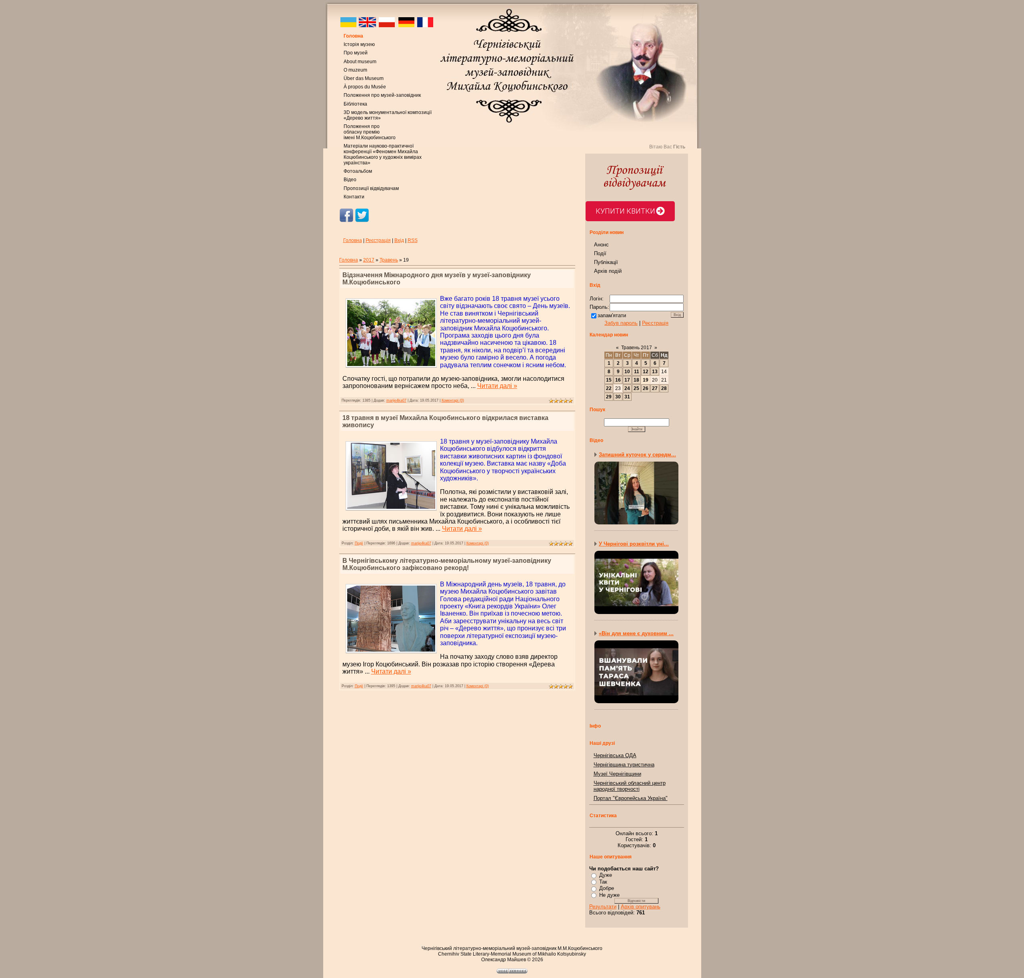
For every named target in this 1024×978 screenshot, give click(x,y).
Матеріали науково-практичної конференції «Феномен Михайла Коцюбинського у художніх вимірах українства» (383, 154)
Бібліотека (355, 104)
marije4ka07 (396, 400)
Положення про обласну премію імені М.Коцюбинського (370, 132)
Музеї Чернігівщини (617, 774)
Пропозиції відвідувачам (371, 188)
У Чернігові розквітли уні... (634, 544)
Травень (389, 260)
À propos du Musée (365, 87)
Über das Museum (364, 78)
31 (627, 397)
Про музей (356, 53)
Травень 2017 (636, 347)
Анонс (601, 245)
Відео (350, 179)
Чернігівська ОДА (615, 755)
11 (636, 371)
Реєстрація (378, 240)
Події (359, 543)
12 (645, 371)
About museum (360, 61)
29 (609, 397)
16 (618, 380)
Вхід (399, 240)
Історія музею (359, 44)
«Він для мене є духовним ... (636, 633)
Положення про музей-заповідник (382, 95)
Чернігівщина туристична (624, 765)
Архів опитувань (640, 907)
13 (655, 371)
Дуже (605, 875)
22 (609, 388)
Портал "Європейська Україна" (631, 798)
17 (627, 380)
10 (627, 371)
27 (655, 388)
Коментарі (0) (453, 400)
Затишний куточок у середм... (637, 455)
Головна (353, 36)
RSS (413, 240)
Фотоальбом (358, 171)
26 (645, 388)
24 (627, 388)
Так (603, 882)
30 (618, 397)
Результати (602, 907)
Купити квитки (625, 211)
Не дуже (609, 895)
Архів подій (608, 271)
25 (636, 388)
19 (645, 380)
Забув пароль (621, 323)
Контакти (354, 197)
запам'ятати (612, 315)
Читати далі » (497, 385)
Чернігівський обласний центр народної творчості (630, 786)
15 (609, 380)
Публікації (606, 262)
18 (636, 380)
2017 (368, 260)
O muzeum (355, 70)
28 (664, 388)
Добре (606, 888)
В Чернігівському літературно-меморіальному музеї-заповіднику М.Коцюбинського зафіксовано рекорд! (446, 564)
